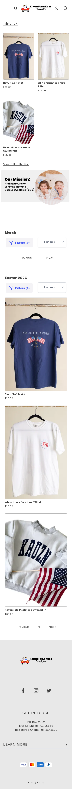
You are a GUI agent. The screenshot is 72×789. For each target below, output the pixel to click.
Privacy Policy (36, 782)
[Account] (56, 8)
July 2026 (10, 24)
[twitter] (49, 690)
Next (49, 257)
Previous (25, 257)
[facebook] (23, 690)
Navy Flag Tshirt (13, 82)
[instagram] (36, 690)
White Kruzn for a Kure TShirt (51, 84)
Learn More (15, 744)
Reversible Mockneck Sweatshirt (16, 149)
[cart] (65, 8)
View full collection (16, 164)
